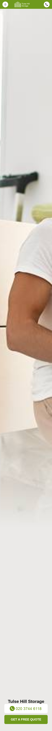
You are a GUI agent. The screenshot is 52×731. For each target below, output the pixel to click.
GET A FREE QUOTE (26, 719)
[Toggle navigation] (5, 4)
